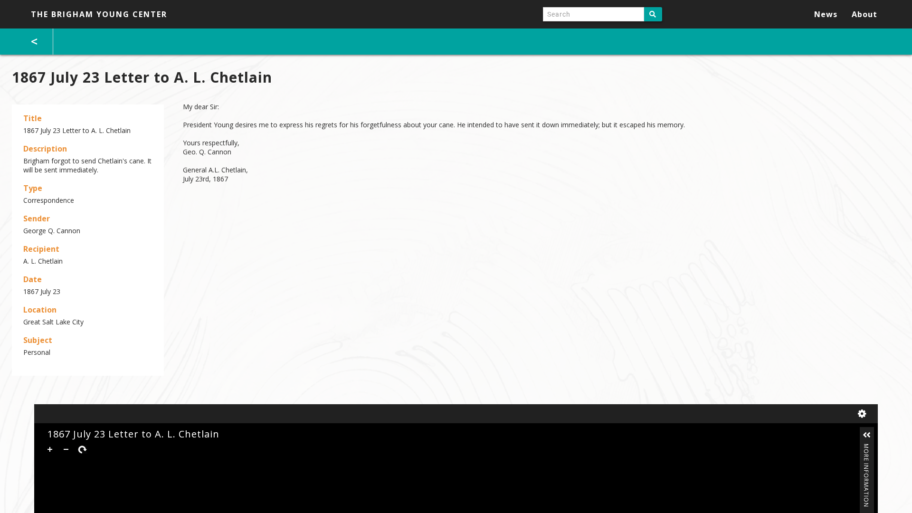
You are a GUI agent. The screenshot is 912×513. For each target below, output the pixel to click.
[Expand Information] (867, 435)
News (825, 14)
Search (653, 14)
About (864, 14)
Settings (864, 413)
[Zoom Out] (66, 449)
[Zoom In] (50, 449)
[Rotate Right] (82, 449)
